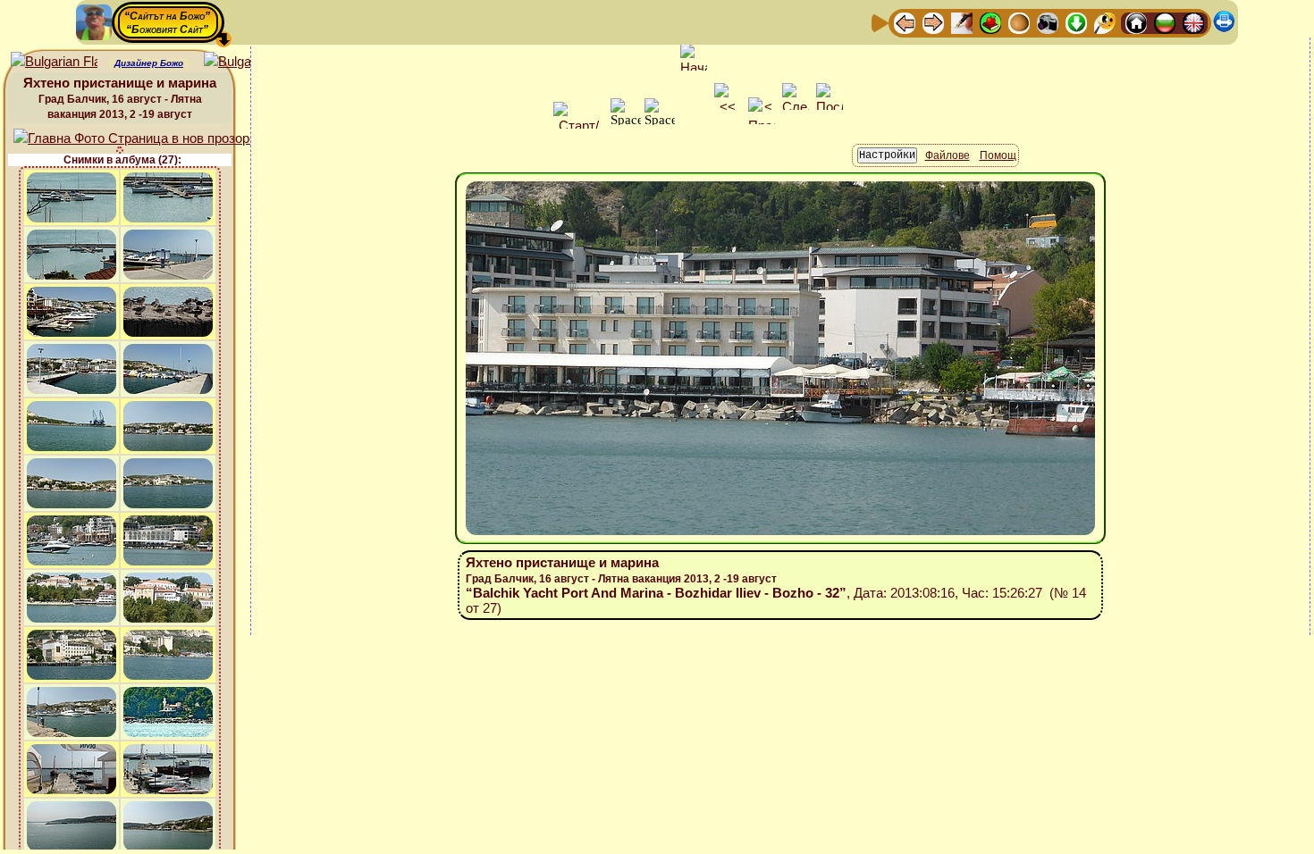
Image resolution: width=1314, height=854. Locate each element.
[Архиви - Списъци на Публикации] (962, 21)
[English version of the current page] (54, 62)
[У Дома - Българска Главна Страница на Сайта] (1164, 21)
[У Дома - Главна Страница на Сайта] (1136, 21)
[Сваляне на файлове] (1076, 21)
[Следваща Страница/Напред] (933, 21)
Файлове (947, 155)
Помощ (998, 155)
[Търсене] (1105, 21)
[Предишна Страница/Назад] (904, 21)
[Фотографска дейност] (1047, 21)
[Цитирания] (990, 21)
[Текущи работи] (1019, 21)
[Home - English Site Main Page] (1193, 21)
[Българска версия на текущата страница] (247, 62)
